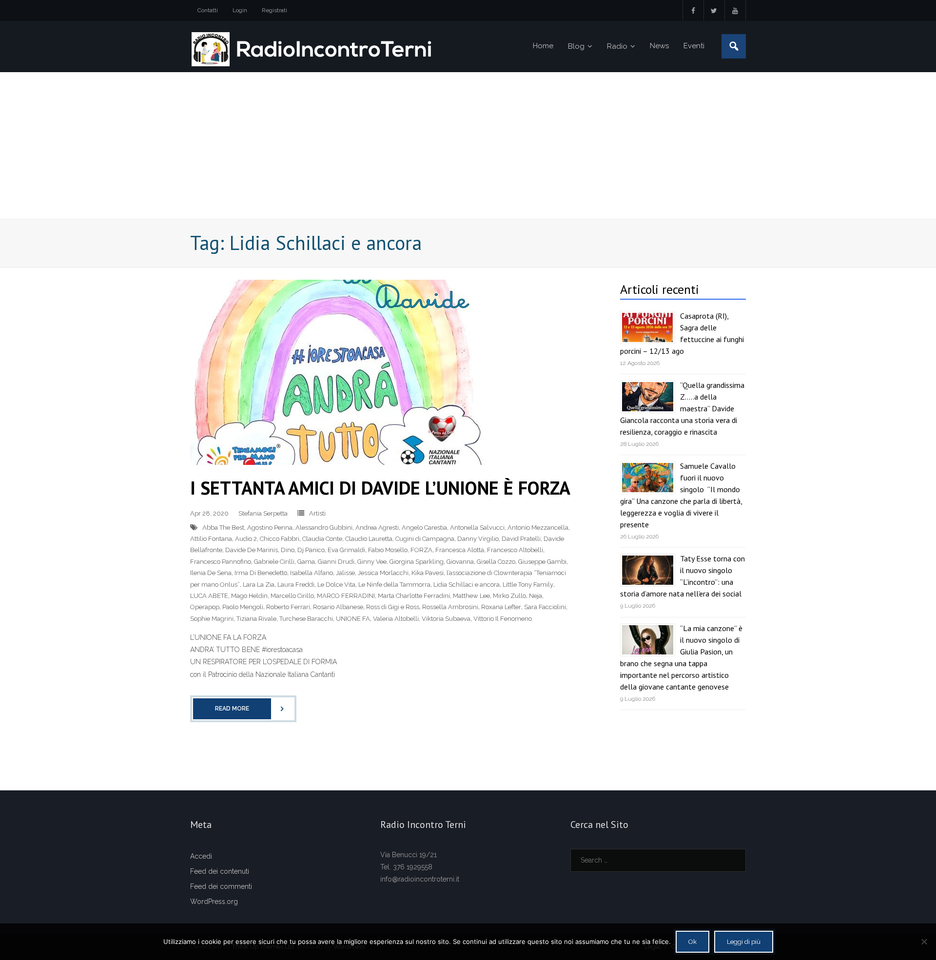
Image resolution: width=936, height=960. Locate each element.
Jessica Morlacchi (383, 572)
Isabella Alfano (311, 572)
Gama (306, 561)
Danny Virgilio (478, 538)
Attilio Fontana (211, 538)
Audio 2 (246, 538)
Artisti (317, 513)
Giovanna (460, 561)
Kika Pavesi (427, 572)
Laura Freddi (295, 584)
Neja (535, 595)
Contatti (207, 10)
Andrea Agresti (377, 527)
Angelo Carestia (424, 527)
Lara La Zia (258, 584)
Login (240, 10)
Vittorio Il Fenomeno (502, 618)
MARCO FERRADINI (346, 595)
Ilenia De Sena (211, 572)
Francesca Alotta (459, 550)
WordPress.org (214, 901)
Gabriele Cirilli (274, 561)
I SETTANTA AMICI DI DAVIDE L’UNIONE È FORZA (380, 487)
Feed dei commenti (221, 886)
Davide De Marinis (251, 550)
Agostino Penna (269, 527)
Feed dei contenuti (219, 871)
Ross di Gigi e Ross (392, 607)
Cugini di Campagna (424, 538)
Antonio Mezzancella (537, 527)
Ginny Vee (372, 561)
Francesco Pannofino (220, 561)
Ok (692, 941)
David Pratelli (521, 538)
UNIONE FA (353, 618)
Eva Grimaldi (346, 550)
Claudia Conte (322, 538)
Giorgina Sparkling (417, 561)
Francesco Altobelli (515, 550)
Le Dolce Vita (336, 584)
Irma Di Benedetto (260, 572)
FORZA (421, 550)
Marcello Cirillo (292, 595)
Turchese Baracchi (306, 618)
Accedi (201, 856)
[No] (924, 941)
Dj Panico (311, 550)
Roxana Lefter (501, 607)
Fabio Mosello (388, 550)
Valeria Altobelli (396, 618)
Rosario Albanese (338, 607)
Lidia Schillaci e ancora (466, 584)
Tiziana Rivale (256, 618)
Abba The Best (223, 527)
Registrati (274, 10)
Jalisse (345, 572)
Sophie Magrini (212, 618)
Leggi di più (743, 941)
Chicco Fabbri (279, 538)
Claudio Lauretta (368, 538)
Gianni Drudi (336, 561)
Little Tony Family (528, 584)
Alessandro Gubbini (323, 527)
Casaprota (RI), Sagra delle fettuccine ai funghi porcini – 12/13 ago (682, 333)
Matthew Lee (471, 595)
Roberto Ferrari (288, 607)
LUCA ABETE (209, 595)
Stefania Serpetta (263, 513)
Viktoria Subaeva (446, 618)
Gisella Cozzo (496, 561)
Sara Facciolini (545, 607)
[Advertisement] (468, 145)
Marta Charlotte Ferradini (414, 595)
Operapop (204, 607)
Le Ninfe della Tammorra (394, 584)
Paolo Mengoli (242, 607)
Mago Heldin (249, 595)
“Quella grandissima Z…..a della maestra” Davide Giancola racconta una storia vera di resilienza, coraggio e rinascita (682, 408)
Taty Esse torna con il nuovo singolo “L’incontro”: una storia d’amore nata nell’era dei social (682, 576)
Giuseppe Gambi (542, 561)
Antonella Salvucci (477, 527)
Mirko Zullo (509, 595)
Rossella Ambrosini (450, 607)
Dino (287, 550)
